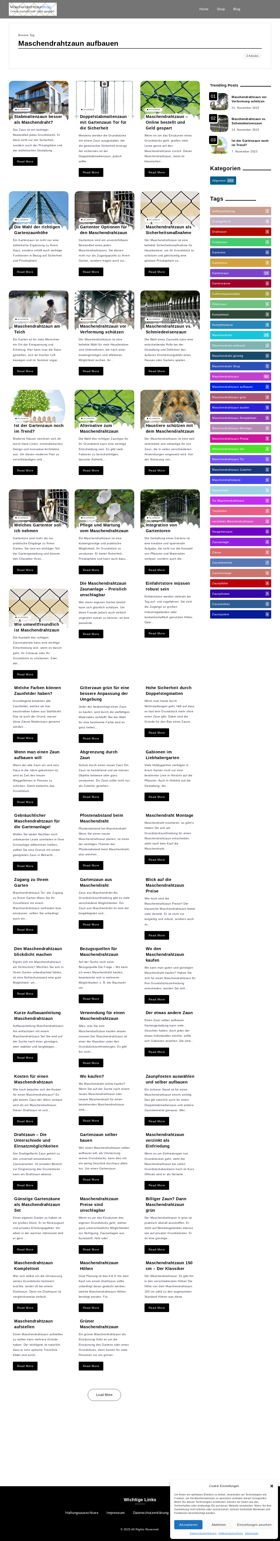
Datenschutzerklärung (203, 1533)
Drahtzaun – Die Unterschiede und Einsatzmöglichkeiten (36, 1140)
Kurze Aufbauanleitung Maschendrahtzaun (37, 1015)
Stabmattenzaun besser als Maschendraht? (38, 119)
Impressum (251, 1533)
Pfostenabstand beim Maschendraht (101, 818)
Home (204, 9)
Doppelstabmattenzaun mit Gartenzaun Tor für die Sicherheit (103, 122)
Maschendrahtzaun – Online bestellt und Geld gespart (167, 122)
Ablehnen (219, 1524)
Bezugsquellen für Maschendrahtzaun (99, 951)
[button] (272, 1486)
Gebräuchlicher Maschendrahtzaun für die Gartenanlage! (37, 821)
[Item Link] (38, 101)
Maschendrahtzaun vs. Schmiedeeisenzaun (249, 121)
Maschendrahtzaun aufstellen (33, 1324)
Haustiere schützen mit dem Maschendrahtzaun (170, 428)
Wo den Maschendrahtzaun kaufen (165, 954)
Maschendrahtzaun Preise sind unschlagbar (99, 1205)
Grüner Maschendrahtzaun (99, 1324)
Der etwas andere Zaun (169, 1012)
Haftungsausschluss (231, 1533)
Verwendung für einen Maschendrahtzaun (102, 1015)
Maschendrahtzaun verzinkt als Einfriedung (165, 1140)
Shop (221, 9)
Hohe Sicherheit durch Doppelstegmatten (169, 690)
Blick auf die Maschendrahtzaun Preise (165, 885)
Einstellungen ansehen (254, 1524)
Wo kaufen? (92, 1076)
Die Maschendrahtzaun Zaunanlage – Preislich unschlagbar (103, 589)
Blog (236, 9)
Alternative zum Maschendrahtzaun (99, 428)
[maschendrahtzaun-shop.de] (33, 9)
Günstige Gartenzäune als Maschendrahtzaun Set (37, 1205)
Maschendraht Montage (169, 815)
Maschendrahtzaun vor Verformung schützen (249, 99)
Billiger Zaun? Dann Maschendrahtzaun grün (166, 1205)
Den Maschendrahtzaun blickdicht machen (38, 951)
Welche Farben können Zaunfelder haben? (37, 690)
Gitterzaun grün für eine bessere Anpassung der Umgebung (104, 693)
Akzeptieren (188, 1524)
